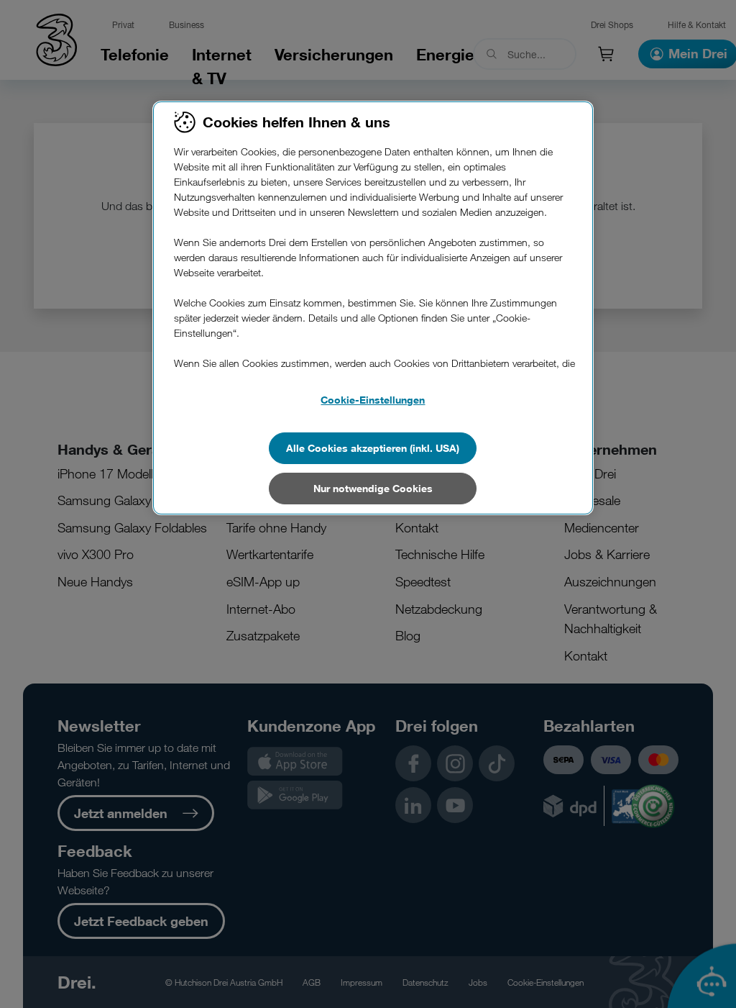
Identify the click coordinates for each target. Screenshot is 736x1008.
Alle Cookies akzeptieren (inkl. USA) (372, 448)
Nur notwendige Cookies (373, 488)
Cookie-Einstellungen (373, 400)
